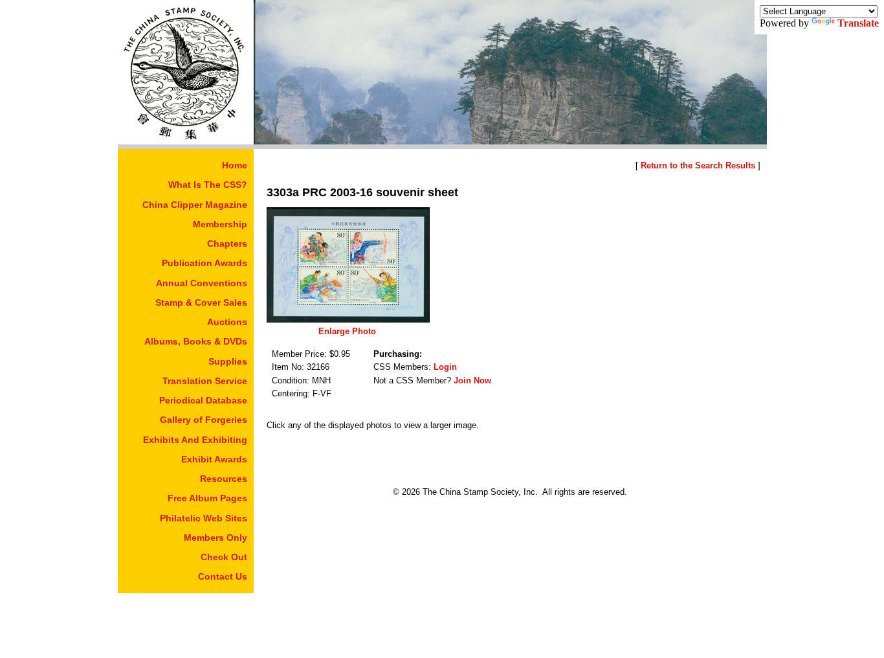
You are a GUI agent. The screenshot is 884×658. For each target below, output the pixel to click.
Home (234, 165)
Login (445, 367)
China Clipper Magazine (194, 204)
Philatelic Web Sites (203, 518)
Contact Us (222, 576)
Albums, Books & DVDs (195, 341)
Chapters (227, 243)
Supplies (227, 361)
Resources (223, 478)
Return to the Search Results (698, 165)
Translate (858, 22)
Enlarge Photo (347, 331)
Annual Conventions (201, 283)
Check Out (224, 557)
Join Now (472, 380)
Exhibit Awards (214, 459)
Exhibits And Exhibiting (195, 440)
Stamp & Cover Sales (201, 302)
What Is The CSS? (207, 184)
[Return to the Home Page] (186, 140)
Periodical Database (203, 400)
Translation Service (204, 381)
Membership (220, 224)
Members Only (215, 537)
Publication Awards (204, 263)
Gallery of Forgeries (203, 419)
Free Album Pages (207, 498)
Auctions (227, 322)
